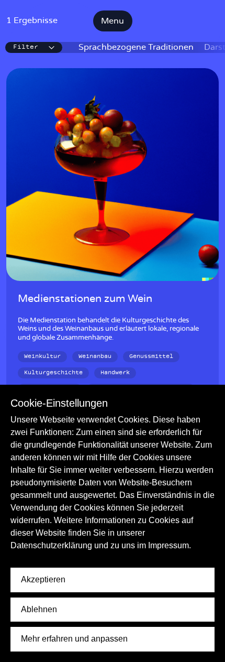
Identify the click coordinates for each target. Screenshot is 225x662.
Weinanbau (94, 356)
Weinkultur (42, 356)
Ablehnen (39, 609)
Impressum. (169, 545)
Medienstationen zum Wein (85, 299)
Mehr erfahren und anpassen (74, 638)
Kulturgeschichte (53, 372)
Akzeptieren (43, 579)
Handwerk (115, 372)
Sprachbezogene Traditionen (136, 47)
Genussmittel (151, 356)
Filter (25, 47)
